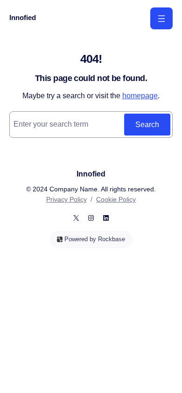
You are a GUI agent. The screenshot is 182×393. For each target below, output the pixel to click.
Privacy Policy (66, 199)
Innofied (22, 17)
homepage (140, 95)
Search (147, 124)
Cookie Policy (116, 199)
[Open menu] (161, 18)
